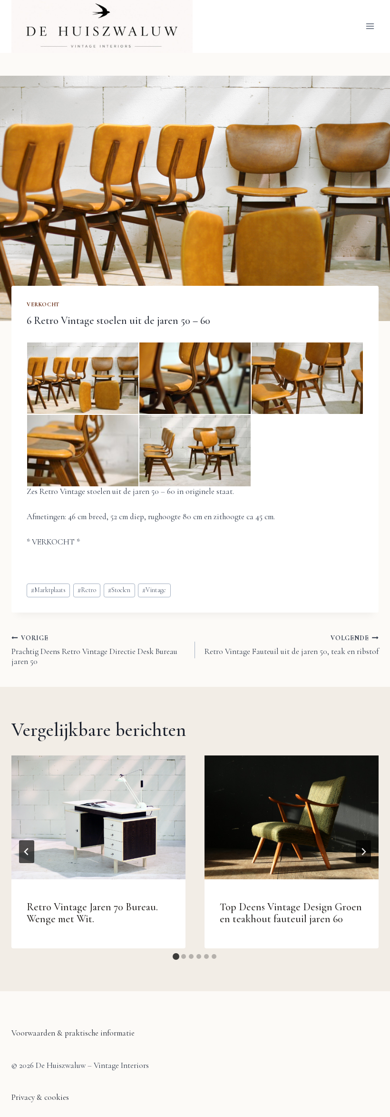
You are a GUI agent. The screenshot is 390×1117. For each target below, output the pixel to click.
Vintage (154, 590)
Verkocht (43, 304)
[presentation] (98, 817)
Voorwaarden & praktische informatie (73, 1033)
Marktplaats (48, 590)
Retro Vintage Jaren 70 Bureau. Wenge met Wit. (92, 913)
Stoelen (119, 590)
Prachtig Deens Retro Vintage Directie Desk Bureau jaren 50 (94, 650)
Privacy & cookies (40, 1097)
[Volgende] (363, 851)
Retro (87, 590)
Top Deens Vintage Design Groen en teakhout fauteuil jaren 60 (291, 913)
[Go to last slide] (26, 851)
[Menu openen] (370, 26)
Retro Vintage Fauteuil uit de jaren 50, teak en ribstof (292, 645)
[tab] (176, 956)
